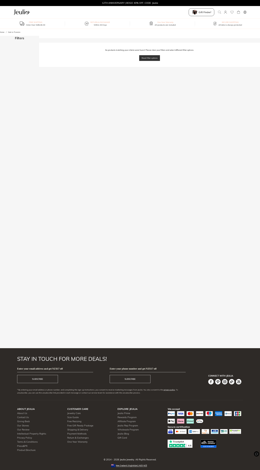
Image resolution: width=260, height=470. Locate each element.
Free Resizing (74, 421)
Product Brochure (26, 450)
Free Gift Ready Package (80, 425)
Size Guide (73, 417)
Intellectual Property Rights (31, 433)
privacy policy (169, 390)
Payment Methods (77, 433)
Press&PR (22, 446)
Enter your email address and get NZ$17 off (40, 368)
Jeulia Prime (124, 413)
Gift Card (122, 437)
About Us (22, 413)
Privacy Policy (24, 437)
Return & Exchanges (77, 437)
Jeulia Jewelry (126, 459)
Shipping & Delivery (77, 429)
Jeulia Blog (123, 433)
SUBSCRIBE (37, 379)
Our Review (23, 429)
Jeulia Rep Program (128, 425)
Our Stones (23, 425)
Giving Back (23, 421)
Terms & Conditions (27, 441)
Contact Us (23, 417)
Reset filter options (150, 58)
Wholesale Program (128, 429)
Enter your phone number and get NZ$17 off (133, 368)
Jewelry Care (74, 413)
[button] (130, 465)
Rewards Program (127, 417)
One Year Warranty (77, 441)
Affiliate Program (127, 421)
